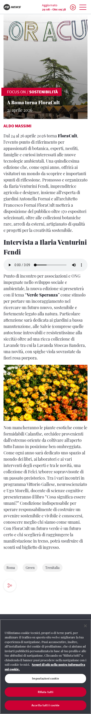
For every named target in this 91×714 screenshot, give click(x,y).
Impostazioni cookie (45, 678)
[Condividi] (24, 586)
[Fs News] (15, 7)
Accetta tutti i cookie (46, 705)
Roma (11, 567)
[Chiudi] (85, 626)
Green (30, 567)
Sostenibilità (43, 91)
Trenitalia (52, 567)
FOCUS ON (16, 91)
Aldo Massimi (18, 126)
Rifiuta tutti (45, 692)
